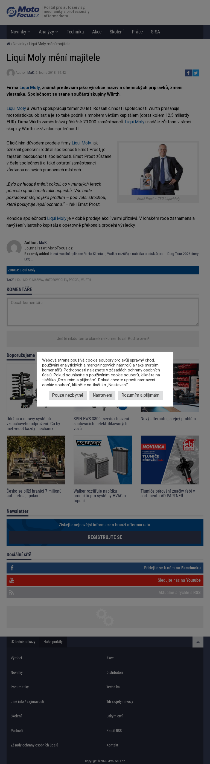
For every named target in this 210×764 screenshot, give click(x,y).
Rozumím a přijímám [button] (140, 395)
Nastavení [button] (102, 395)
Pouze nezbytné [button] (67, 395)
